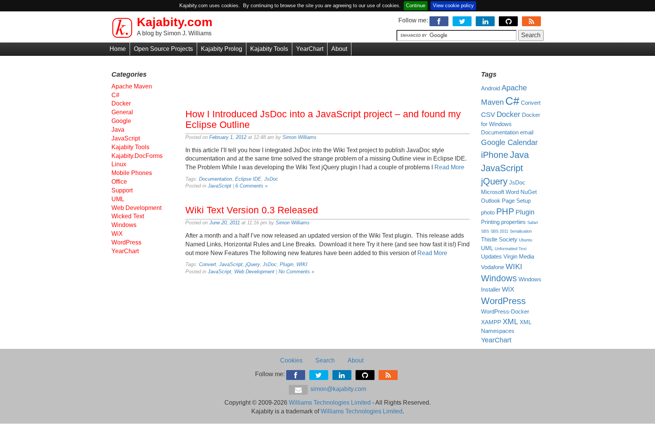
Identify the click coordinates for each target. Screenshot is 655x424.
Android (490, 88)
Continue (415, 5)
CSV (488, 114)
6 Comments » (251, 186)
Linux (118, 164)
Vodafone (492, 267)
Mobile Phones (131, 173)
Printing (490, 222)
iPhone (494, 155)
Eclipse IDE (248, 179)
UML (117, 199)
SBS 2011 (499, 231)
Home (118, 49)
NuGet (528, 192)
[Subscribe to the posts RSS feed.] (532, 20)
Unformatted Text (511, 248)
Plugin (286, 264)
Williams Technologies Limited (330, 402)
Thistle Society (499, 239)
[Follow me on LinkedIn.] (486, 20)
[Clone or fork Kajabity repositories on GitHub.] (509, 20)
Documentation (215, 179)
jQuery (253, 264)
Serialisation (521, 231)
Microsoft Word (500, 192)
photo (488, 213)
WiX (117, 233)
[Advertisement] (327, 80)
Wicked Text (127, 216)
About (339, 49)
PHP (505, 211)
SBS (485, 231)
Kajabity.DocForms (137, 156)
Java (117, 129)
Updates (491, 257)
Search (325, 360)
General (122, 112)
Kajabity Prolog (221, 49)
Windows (123, 225)
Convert (207, 264)
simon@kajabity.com (337, 389)
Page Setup (516, 201)
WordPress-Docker (505, 312)
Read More (449, 167)
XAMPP (491, 322)
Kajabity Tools (269, 49)
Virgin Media (518, 257)
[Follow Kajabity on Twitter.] (463, 20)
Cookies (291, 360)
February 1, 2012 (227, 137)
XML (510, 321)
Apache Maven (131, 86)
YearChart (309, 49)
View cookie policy (453, 5)
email (526, 132)
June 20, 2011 (224, 222)
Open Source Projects (163, 49)
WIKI (301, 264)
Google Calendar (509, 142)
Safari (532, 222)
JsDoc (271, 179)
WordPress (126, 242)
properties (513, 222)
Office (119, 181)
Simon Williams (299, 137)
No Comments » (296, 271)
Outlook (490, 201)
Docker (121, 103)
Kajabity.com (174, 22)
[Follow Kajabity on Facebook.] (439, 20)
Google (121, 121)
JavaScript (219, 186)
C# (115, 95)
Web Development (254, 271)
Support (122, 190)
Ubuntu (525, 240)
